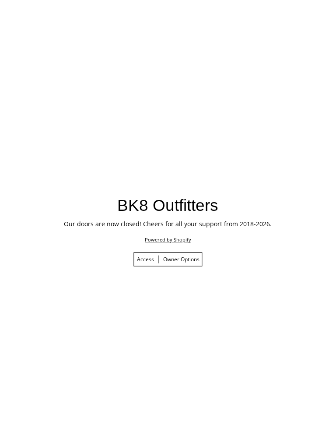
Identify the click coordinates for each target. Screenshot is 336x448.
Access (145, 259)
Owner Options (181, 259)
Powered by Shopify (168, 239)
